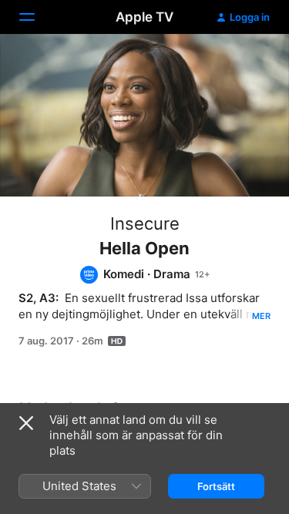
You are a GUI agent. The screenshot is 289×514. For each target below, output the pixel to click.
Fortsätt (216, 486)
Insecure (145, 223)
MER (261, 316)
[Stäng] (26, 423)
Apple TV (144, 17)
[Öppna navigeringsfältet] (36, 17)
